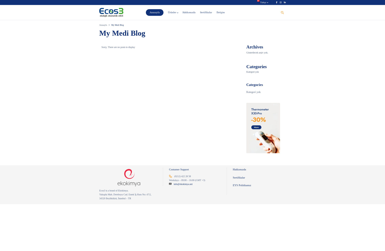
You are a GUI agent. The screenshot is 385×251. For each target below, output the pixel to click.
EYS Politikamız (242, 185)
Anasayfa (103, 25)
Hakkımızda (239, 169)
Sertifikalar (239, 177)
